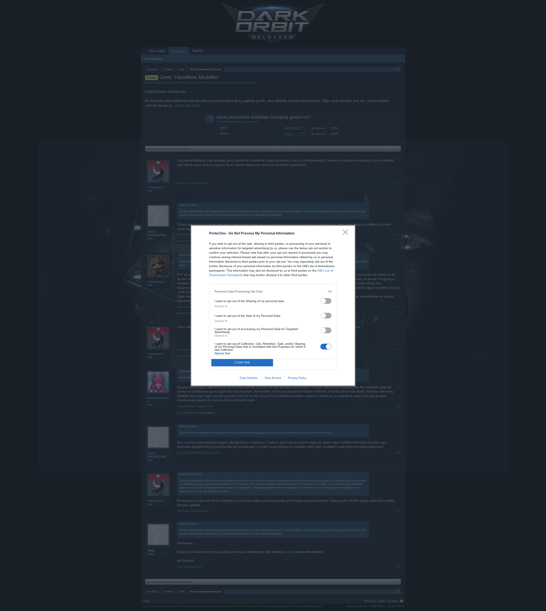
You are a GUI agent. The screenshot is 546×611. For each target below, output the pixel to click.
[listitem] (273, 291)
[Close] (347, 234)
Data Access (273, 378)
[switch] (325, 301)
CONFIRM (242, 362)
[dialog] (273, 305)
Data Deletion (249, 378)
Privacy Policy (297, 378)
